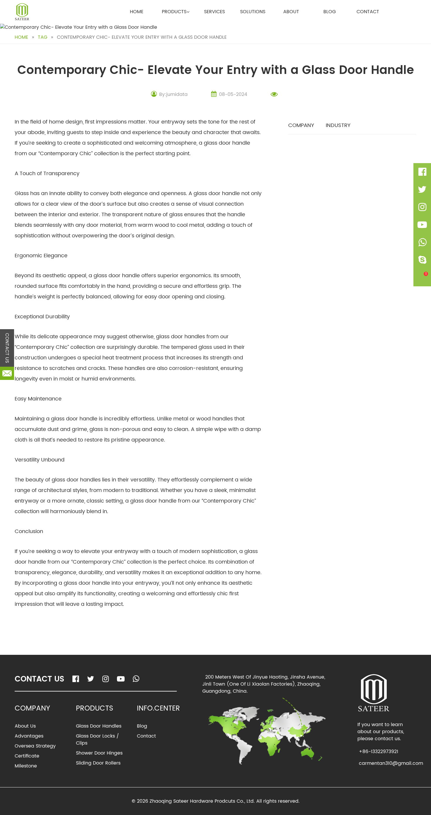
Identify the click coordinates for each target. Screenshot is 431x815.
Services (214, 12)
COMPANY (301, 125)
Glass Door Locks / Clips (97, 739)
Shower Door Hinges (99, 753)
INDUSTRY (338, 125)
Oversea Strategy (35, 746)
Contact (368, 12)
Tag (42, 37)
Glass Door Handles (98, 726)
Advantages (29, 736)
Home (136, 12)
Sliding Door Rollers (98, 763)
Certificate (27, 756)
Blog (329, 12)
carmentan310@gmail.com (391, 763)
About (291, 12)
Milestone (26, 766)
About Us (25, 726)
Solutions (252, 12)
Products (174, 12)
